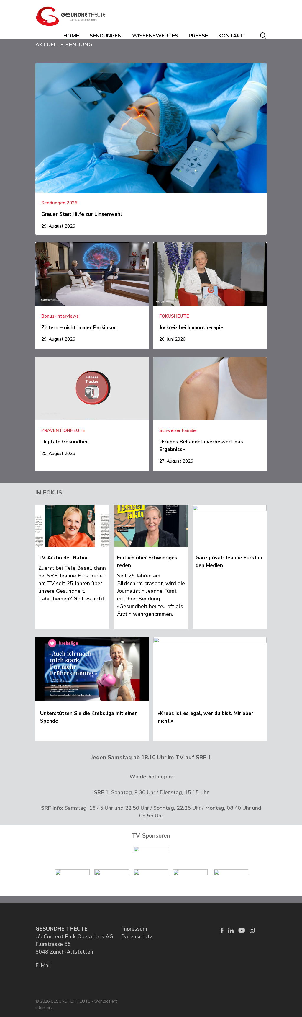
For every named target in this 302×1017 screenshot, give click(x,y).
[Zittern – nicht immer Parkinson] (92, 295)
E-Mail (43, 965)
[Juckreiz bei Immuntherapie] (210, 295)
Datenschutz (136, 936)
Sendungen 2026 (59, 203)
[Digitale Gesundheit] (92, 410)
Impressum (134, 928)
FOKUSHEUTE (174, 316)
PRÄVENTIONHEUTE (63, 430)
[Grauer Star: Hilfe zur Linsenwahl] (151, 149)
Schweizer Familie (178, 430)
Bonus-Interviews (60, 316)
